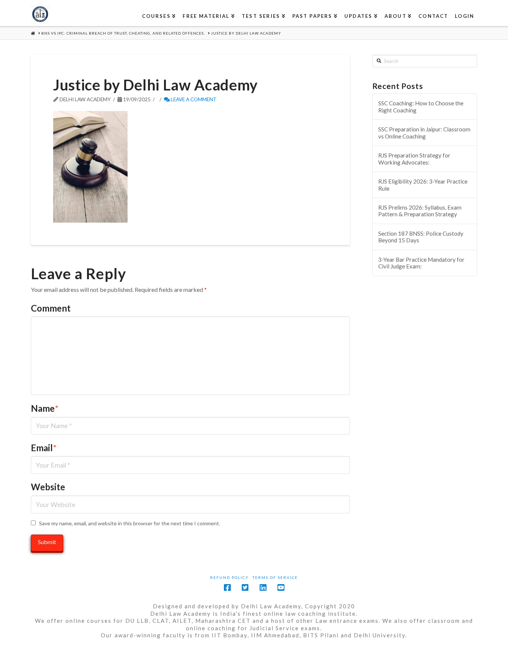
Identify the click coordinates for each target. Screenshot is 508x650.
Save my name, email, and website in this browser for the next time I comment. (129, 523)
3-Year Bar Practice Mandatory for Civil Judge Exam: (421, 263)
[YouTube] (280, 588)
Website (48, 486)
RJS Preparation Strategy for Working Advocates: (414, 159)
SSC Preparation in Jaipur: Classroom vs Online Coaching (424, 133)
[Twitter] (245, 588)
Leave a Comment (193, 99)
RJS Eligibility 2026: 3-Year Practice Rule (422, 185)
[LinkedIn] (263, 588)
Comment (51, 308)
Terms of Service (275, 577)
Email (44, 447)
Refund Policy (229, 577)
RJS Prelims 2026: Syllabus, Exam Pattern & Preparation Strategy (420, 211)
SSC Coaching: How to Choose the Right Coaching (420, 107)
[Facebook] (227, 588)
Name (44, 408)
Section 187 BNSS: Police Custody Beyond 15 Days (420, 237)
